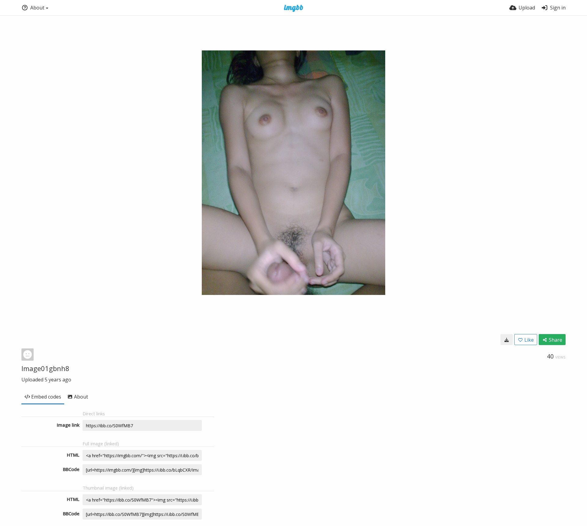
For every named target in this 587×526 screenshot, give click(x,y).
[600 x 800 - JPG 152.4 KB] (506, 339)
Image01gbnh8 (45, 368)
